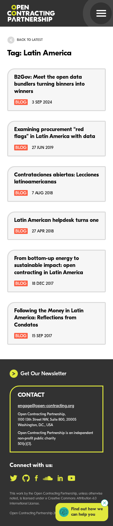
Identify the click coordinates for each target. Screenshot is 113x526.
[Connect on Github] (26, 478)
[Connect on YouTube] (71, 478)
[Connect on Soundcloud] (48, 478)
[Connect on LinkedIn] (60, 478)
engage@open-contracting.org (46, 406)
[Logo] (49, 13)
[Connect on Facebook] (36, 478)
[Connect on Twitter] (13, 478)
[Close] (104, 503)
